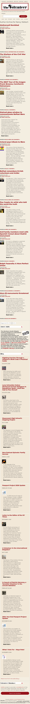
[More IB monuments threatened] (2, 307)
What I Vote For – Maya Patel (13, 650)
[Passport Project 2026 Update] (4, 492)
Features (10, 19)
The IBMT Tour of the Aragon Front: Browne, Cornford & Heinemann (13, 84)
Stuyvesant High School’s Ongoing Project (12, 419)
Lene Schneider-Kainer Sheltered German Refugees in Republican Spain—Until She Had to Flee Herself (14, 387)
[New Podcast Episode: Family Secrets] (4, 461)
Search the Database (15, 693)
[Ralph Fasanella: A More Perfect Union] (2, 279)
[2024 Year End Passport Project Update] (4, 625)
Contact (21, 1)
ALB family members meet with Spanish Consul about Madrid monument (14, 234)
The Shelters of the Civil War (13, 54)
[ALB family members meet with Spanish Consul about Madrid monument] (2, 250)
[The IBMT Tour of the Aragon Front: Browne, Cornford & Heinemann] (2, 100)
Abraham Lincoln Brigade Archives (17, 699)
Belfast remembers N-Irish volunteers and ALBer (11, 172)
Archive (16, 1)
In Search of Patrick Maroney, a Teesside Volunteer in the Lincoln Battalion (14, 584)
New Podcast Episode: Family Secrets (13, 453)
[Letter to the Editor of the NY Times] (4, 524)
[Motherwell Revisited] (2, 40)
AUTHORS (26, 19)
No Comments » (21, 51)
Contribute (10, 1)
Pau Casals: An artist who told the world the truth (13, 203)
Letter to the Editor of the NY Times (13, 516)
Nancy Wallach (6, 28)
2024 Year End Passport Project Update (14, 617)
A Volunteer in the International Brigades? (14, 549)
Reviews (18, 19)
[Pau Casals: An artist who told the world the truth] (2, 218)
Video (22, 19)
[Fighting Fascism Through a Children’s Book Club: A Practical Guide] (4, 368)
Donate (4, 1)
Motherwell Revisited (9, 25)
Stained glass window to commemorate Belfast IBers (12, 113)
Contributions (12, 51)
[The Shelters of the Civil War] (2, 68)
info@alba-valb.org (8, 348)
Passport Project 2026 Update (13, 485)
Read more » (10, 48)
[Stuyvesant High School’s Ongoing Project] (4, 427)
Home (3, 19)
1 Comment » (12, 168)
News (14, 19)
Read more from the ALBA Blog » (10, 678)
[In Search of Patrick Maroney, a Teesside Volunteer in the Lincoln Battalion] (4, 592)
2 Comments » (12, 109)
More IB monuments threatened (14, 293)
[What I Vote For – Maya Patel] (4, 657)
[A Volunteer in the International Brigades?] (4, 557)
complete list (20, 687)
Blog (6, 19)
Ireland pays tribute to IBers (12, 142)
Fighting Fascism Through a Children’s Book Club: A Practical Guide (15, 359)
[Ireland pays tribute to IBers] (2, 157)
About (26, 1)
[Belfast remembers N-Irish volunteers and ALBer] (2, 188)
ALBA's (3, 687)
